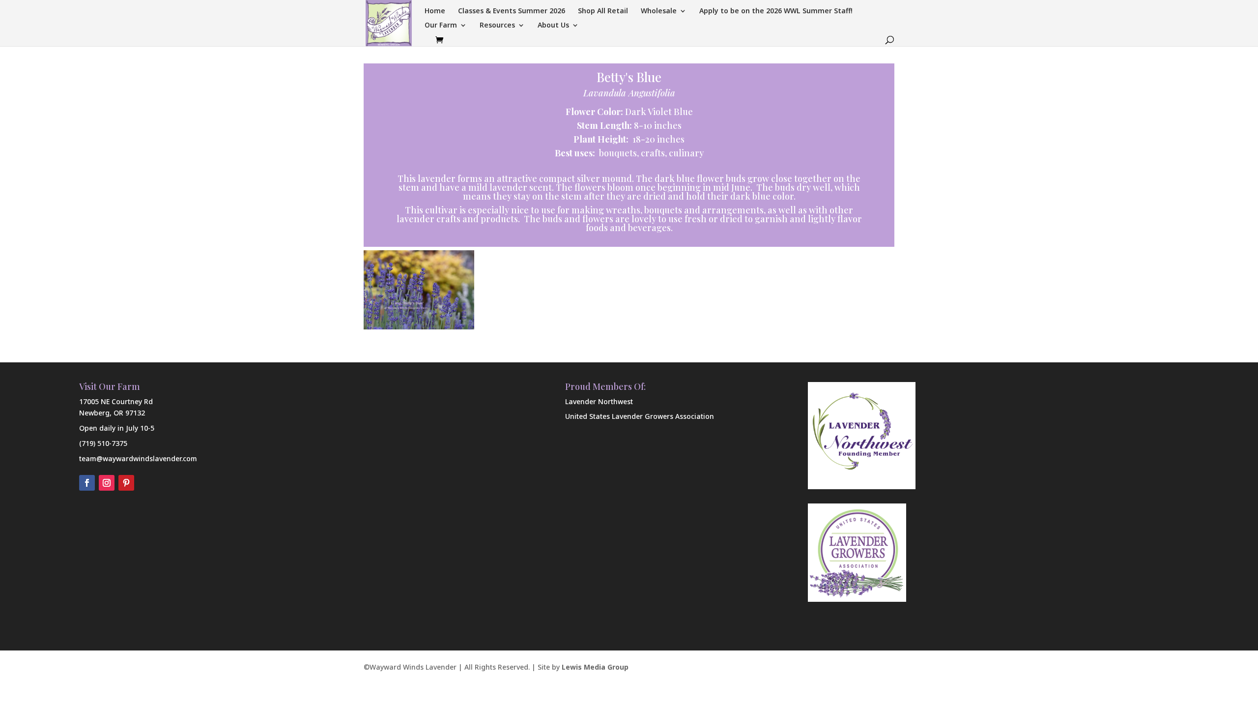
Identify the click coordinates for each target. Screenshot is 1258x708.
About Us (553, 26)
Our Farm (441, 26)
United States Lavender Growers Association (639, 416)
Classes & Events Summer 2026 (511, 11)
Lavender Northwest (599, 401)
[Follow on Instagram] (106, 483)
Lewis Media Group (595, 667)
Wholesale (659, 11)
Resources (497, 26)
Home (435, 11)
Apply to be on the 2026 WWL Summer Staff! (776, 11)
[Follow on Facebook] (87, 483)
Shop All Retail (603, 11)
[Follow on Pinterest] (126, 483)
